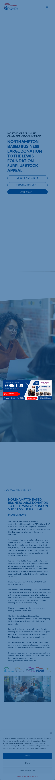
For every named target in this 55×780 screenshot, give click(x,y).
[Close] (48, 384)
